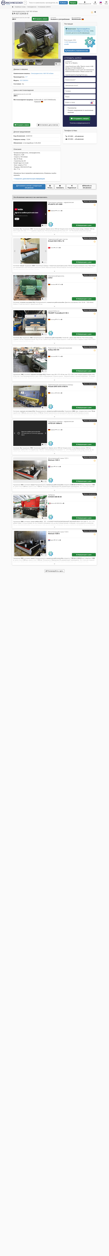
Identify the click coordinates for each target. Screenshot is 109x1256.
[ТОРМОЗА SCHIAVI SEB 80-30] (30, 506)
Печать (50, 188)
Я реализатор (72, 108)
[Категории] (25, 2)
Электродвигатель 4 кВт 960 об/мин (42, 73)
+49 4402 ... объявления (75, 136)
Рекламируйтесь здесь (55, 571)
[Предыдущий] (14, 43)
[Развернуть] (54, 234)
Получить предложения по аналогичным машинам (80, 111)
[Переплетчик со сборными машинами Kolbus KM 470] (30, 359)
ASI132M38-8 (24, 80)
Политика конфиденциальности (80, 123)
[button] (106, 2)
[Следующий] (59, 43)
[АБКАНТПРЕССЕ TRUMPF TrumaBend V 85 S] (30, 323)
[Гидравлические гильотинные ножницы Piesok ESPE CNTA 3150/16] (30, 396)
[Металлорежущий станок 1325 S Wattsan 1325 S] (30, 470)
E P (26, 77)
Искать (64, 3)
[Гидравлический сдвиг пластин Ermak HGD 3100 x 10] (30, 251)
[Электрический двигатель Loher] (30, 287)
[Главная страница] (12, 7)
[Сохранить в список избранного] (92, 12)
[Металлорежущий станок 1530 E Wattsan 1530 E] (30, 543)
